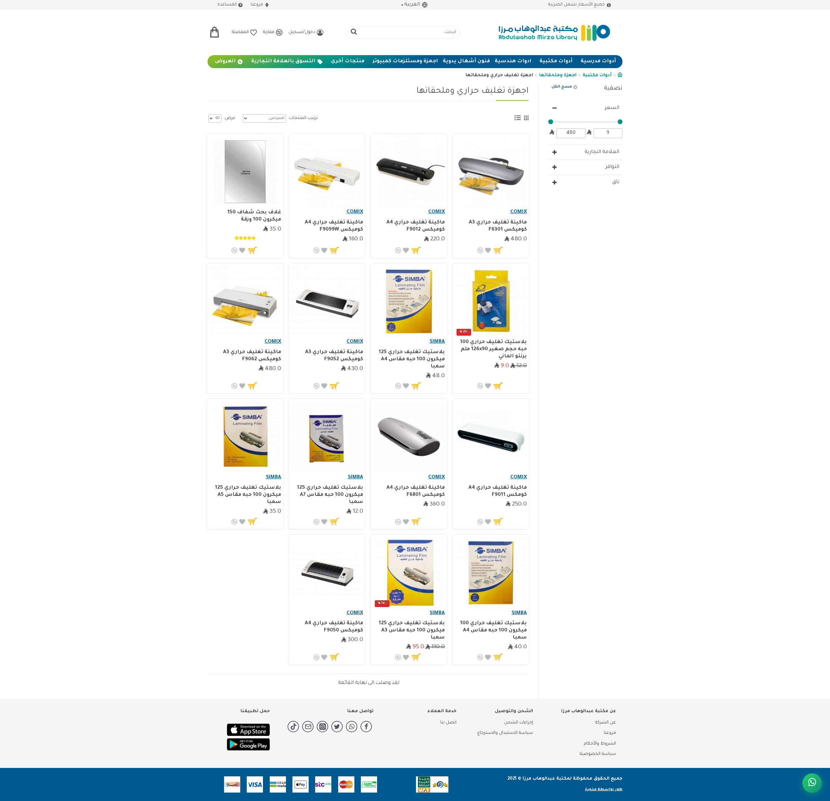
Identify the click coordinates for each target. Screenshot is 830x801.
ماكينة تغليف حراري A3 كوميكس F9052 (334, 356)
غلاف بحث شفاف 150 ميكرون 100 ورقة (254, 216)
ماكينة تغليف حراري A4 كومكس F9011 (497, 491)
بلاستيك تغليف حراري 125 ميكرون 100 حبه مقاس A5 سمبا (248, 495)
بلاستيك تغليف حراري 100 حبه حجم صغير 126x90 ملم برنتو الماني (493, 349)
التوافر (612, 167)
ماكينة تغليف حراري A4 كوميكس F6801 (415, 491)
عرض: (229, 118)
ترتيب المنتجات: (303, 118)
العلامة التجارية (602, 152)
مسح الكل (561, 87)
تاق (615, 182)
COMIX (518, 212)
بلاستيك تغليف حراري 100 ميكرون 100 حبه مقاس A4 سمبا (493, 630)
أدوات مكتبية (597, 75)
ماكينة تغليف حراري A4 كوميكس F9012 (415, 226)
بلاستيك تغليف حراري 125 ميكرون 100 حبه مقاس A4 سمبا (412, 359)
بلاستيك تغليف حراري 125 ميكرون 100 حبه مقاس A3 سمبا (412, 630)
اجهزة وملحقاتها (557, 75)
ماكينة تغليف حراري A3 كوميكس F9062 (252, 356)
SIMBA (437, 342)
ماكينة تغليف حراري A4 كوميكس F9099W (334, 226)
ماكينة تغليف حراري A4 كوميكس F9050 (334, 627)
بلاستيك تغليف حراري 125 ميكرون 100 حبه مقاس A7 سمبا (330, 495)
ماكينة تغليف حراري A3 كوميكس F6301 (498, 226)
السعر (612, 108)
